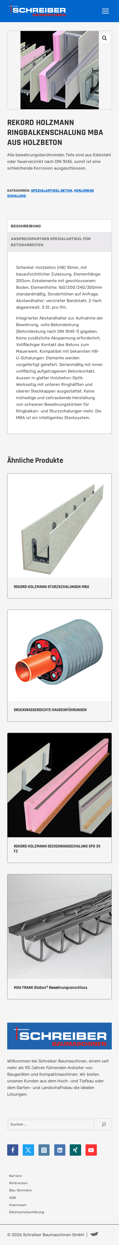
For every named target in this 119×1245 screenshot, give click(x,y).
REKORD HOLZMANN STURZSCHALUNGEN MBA (51, 586)
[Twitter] (28, 1150)
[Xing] (75, 1150)
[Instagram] (44, 1150)
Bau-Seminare (20, 1190)
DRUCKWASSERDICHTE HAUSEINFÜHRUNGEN (50, 710)
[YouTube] (91, 1150)
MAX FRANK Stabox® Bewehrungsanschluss (50, 987)
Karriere (15, 1176)
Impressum (18, 1205)
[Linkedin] (60, 1150)
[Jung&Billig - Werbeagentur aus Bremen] (94, 1234)
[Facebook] (13, 1150)
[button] (105, 38)
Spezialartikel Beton (51, 191)
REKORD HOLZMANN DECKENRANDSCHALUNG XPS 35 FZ (57, 849)
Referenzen (18, 1183)
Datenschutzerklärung (26, 1212)
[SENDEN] (104, 1124)
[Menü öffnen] (105, 11)
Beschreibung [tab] (26, 226)
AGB (12, 1198)
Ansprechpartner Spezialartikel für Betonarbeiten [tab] (50, 241)
